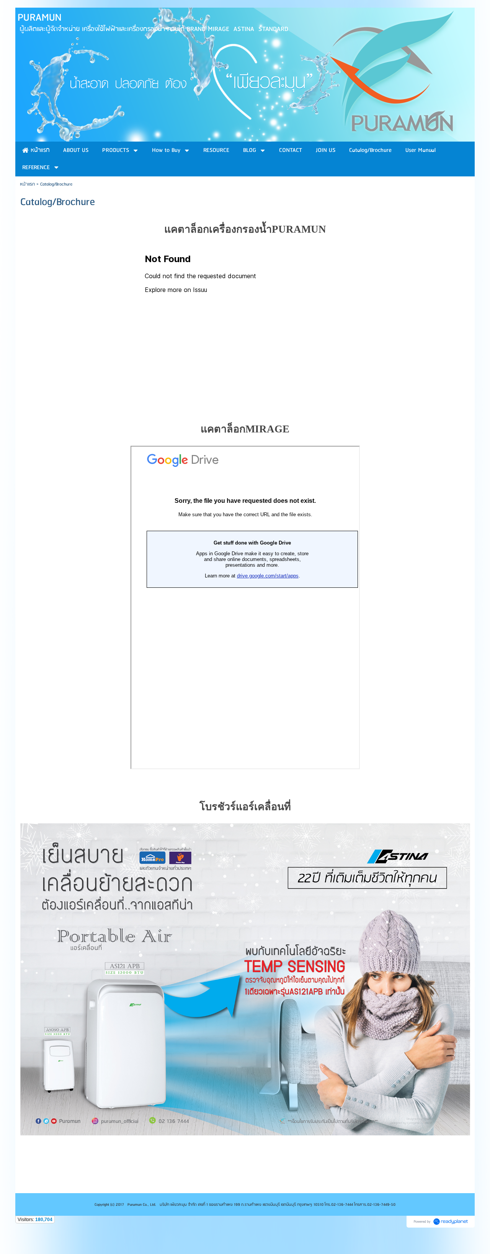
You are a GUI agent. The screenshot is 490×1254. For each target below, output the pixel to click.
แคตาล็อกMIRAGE (245, 429)
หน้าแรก (27, 184)
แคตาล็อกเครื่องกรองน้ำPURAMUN (245, 229)
